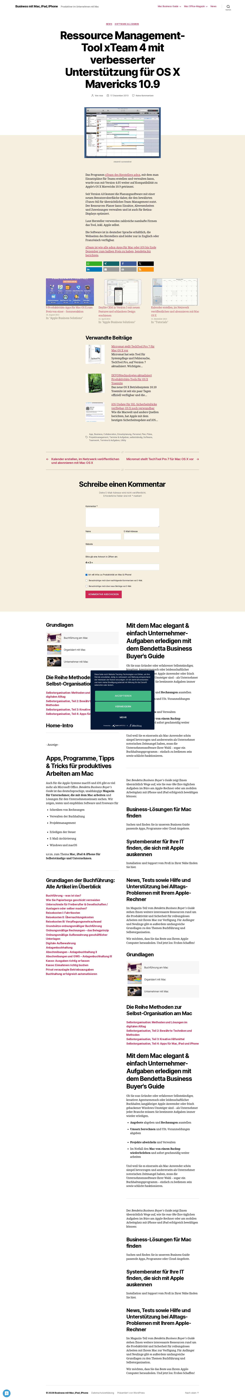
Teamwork (94, 440)
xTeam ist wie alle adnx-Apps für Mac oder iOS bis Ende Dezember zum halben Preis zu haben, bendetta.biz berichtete (120, 251)
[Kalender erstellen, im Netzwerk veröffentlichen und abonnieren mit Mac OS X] (175, 292)
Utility (123, 440)
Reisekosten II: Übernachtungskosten (70, 917)
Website (89, 544)
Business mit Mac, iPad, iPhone (36, 6)
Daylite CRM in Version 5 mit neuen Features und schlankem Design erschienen (119, 311)
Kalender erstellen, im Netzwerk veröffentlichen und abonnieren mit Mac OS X (175, 311)
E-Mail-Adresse (131, 531)
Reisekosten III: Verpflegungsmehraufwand (73, 921)
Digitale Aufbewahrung (61, 943)
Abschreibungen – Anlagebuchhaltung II (71, 952)
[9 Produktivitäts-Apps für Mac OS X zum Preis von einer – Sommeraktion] (70, 292)
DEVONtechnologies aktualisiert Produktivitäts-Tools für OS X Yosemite (131, 379)
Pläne (149, 434)
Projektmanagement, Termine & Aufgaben (109, 437)
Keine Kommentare (145, 95)
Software (147, 437)
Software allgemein (127, 24)
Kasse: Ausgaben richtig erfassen (67, 960)
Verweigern (123, 706)
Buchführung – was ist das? (63, 895)
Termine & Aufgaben (110, 440)
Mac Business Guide (168, 6)
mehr (123, 717)
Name (88, 531)
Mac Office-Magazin (194, 6)
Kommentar (91, 506)
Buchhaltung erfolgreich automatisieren (71, 974)
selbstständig (136, 437)
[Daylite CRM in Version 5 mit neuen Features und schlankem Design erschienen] (122, 292)
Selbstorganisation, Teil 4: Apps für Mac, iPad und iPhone (82, 713)
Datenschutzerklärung (102, 1392)
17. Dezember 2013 (119, 95)
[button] (94, 263)
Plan (144, 434)
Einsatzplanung (124, 434)
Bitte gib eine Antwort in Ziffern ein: (101, 557)
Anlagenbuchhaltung (59, 947)
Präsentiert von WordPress (131, 1392)
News (214, 6)
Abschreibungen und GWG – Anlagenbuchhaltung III (79, 956)
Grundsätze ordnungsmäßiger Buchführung (74, 926)
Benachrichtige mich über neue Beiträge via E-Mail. (110, 586)
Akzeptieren (123, 695)
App (91, 434)
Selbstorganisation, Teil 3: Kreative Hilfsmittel (75, 709)
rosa (101, 95)
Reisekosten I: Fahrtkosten (63, 912)
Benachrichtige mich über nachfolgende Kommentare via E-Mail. (116, 580)
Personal (137, 434)
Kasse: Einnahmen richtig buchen (67, 965)
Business (98, 434)
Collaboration (109, 434)
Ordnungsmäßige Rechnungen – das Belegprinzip (77, 930)
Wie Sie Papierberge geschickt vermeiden (73, 900)
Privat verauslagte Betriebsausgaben (70, 969)
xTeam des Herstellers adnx (122, 175)
